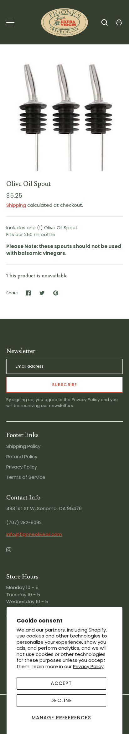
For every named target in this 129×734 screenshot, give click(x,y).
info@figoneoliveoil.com (34, 534)
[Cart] (119, 22)
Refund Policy (21, 456)
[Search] (104, 22)
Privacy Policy (88, 666)
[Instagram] (13, 554)
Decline (61, 700)
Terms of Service (25, 477)
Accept (61, 683)
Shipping (16, 205)
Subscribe (64, 385)
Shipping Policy (23, 446)
